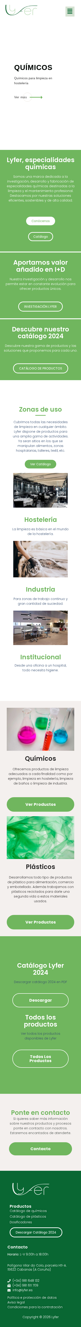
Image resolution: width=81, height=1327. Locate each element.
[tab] (70, 103)
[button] (69, 12)
